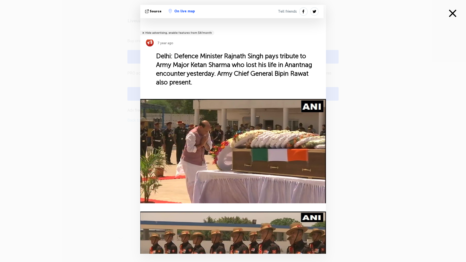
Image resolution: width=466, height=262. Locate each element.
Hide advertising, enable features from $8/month (178, 32)
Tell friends (287, 11)
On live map (184, 11)
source (155, 11)
